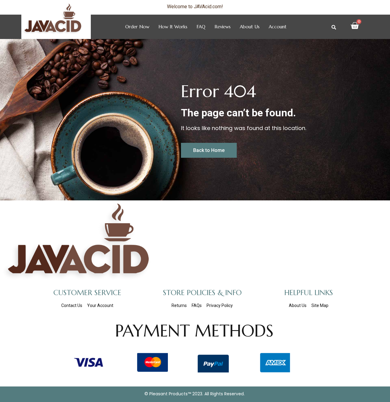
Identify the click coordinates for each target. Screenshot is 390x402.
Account (277, 27)
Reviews (222, 27)
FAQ (201, 27)
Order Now (137, 27)
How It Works (172, 27)
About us (250, 27)
